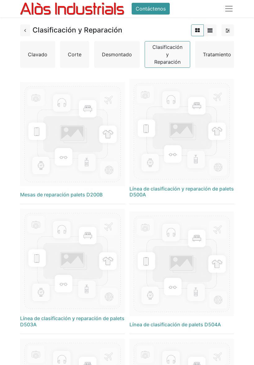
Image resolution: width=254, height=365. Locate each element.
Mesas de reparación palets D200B (61, 194)
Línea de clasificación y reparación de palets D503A (72, 321)
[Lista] (210, 30)
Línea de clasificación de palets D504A (175, 324)
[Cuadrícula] (197, 30)
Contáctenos (151, 9)
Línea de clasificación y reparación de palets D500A (181, 192)
